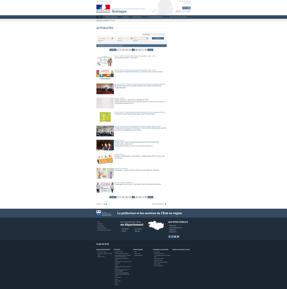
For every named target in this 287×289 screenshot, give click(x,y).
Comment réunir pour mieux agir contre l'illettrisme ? (135, 114)
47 (130, 49)
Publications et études (158, 258)
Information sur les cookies (104, 230)
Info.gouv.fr (172, 225)
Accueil (106, 20)
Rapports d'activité (158, 260)
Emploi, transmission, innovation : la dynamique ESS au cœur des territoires (140, 157)
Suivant (150, 49)
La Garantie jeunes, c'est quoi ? (126, 57)
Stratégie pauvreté (138, 255)
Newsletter (188, 1)
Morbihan (137, 231)
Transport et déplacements (159, 84)
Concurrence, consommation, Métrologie (156, 112)
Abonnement (101, 226)
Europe (116, 279)
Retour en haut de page (158, 204)
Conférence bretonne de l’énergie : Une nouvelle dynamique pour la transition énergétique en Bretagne (140, 129)
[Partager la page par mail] (106, 204)
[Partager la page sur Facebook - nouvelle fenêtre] (102, 204)
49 (136, 49)
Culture (116, 264)
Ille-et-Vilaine (138, 229)
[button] (112, 38)
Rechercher (158, 38)
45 (123, 49)
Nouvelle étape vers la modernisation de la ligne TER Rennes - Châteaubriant (138, 87)
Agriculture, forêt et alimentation (122, 253)
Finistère (124, 231)
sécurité (116, 284)
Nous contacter (182, 1)
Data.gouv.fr (172, 232)
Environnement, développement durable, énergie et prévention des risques (141, 126)
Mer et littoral (118, 281)
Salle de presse (188, 3)
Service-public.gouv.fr (175, 227)
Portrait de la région (102, 251)
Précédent (112, 49)
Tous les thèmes (146, 34)
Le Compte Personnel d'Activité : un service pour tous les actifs (139, 72)
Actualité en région (129, 182)
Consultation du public (159, 253)
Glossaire (100, 223)
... (120, 49)
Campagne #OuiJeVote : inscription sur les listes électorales (138, 184)
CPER (135, 251)
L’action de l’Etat (101, 256)
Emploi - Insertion (152, 56)
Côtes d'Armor (125, 229)
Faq (99, 221)
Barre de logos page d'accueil (178, 17)
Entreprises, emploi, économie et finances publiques (136, 56)
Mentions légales (102, 228)
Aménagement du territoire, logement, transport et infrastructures (139, 84)
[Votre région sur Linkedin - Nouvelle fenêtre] (189, 8)
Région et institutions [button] (111, 17)
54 (145, 49)
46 (126, 49)
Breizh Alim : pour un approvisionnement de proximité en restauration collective (137, 143)
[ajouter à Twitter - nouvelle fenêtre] (104, 204)
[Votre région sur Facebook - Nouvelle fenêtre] (183, 8)
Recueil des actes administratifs (160, 262)
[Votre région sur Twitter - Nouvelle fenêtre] (186, 8)
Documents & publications (155, 17)
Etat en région (118, 277)
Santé (126, 168)
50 (139, 49)
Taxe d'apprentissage (158, 265)
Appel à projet (157, 251)
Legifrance (172, 229)
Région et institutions (103, 249)
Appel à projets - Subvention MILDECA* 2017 (132, 100)
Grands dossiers (137, 17)
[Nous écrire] (178, 236)
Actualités (125, 17)
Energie (159, 126)
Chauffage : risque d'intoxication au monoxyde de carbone (137, 170)
